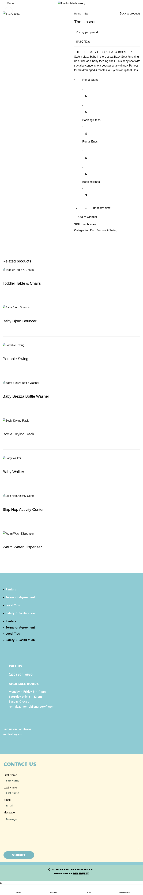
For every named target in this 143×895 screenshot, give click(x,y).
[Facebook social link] (77, 238)
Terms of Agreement (20, 597)
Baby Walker (13, 472)
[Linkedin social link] (89, 238)
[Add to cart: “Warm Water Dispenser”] (3, 565)
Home (78, 13)
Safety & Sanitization (20, 613)
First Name (10, 775)
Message (9, 812)
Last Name (10, 787)
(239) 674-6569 (21, 674)
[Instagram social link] (9, 743)
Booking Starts (91, 120)
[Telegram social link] (93, 238)
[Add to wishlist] (7, 276)
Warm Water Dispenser (22, 547)
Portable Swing (15, 359)
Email (7, 799)
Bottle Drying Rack (18, 434)
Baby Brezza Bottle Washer (26, 396)
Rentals (11, 589)
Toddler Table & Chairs (22, 283)
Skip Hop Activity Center (23, 509)
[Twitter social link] (81, 238)
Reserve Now (101, 208)
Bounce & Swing (106, 230)
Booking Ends (91, 181)
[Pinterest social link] (85, 238)
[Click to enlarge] (8, 10)
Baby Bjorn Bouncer (19, 321)
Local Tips (13, 605)
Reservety (81, 873)
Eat (86, 13)
